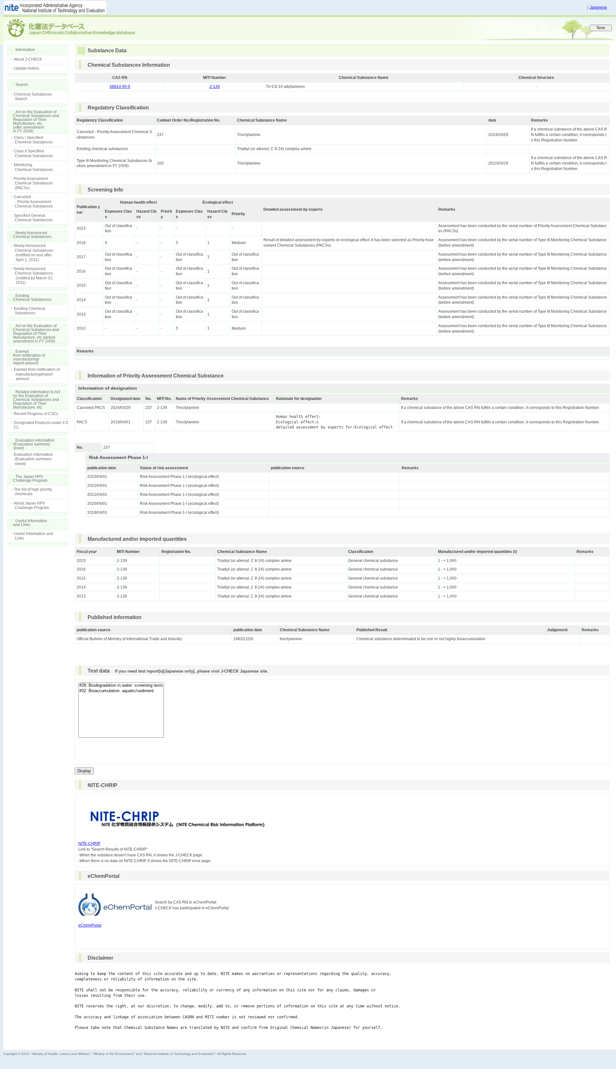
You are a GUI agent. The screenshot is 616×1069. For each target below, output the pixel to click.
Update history (26, 68)
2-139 (215, 86)
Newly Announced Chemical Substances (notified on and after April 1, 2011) (33, 252)
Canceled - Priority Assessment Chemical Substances (33, 201)
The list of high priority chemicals (33, 491)
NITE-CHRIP (89, 843)
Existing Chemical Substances (29, 310)
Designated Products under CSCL (41, 424)
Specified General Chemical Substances (33, 217)
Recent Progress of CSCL (36, 413)
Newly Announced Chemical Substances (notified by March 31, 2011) (33, 276)
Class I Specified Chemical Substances (33, 139)
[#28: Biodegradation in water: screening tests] (121, 685)
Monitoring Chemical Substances (33, 167)
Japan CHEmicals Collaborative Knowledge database (81, 27)
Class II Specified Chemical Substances (33, 153)
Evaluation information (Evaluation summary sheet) (33, 459)
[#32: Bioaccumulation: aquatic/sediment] (121, 691)
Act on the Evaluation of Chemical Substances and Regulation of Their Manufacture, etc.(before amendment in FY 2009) (33, 333)
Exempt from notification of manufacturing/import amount (37, 374)
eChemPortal (89, 925)
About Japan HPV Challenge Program (31, 505)
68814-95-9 (120, 86)
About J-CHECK (28, 59)
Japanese (598, 7)
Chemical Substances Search (33, 96)
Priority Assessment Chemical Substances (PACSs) (33, 183)
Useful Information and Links (33, 535)
